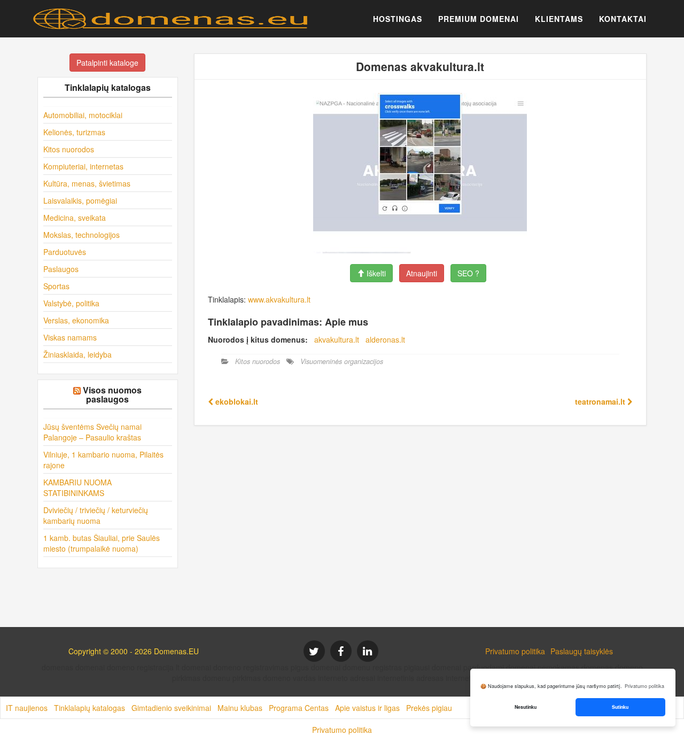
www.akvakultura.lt (279, 299)
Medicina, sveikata (74, 217)
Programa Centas (299, 707)
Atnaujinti (421, 273)
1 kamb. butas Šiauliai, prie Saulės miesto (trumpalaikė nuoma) (101, 543)
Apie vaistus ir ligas (367, 707)
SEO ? (468, 273)
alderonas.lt (385, 339)
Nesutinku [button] (526, 706)
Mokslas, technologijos (81, 234)
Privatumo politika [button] (644, 686)
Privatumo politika (515, 651)
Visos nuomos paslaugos (112, 395)
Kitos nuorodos (68, 149)
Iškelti (375, 273)
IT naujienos (27, 707)
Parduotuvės (64, 251)
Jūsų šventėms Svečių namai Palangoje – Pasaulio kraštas (92, 432)
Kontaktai (623, 18)
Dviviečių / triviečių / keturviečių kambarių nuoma (95, 515)
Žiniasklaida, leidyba (77, 354)
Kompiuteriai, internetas (83, 166)
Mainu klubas (239, 707)
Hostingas (397, 18)
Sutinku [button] (620, 706)
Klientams (559, 18)
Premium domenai (478, 18)
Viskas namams (70, 337)
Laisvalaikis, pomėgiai (80, 200)
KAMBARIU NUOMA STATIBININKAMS (77, 487)
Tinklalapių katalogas (89, 707)
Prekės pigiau (429, 707)
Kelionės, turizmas (74, 132)
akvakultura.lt (336, 339)
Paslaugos (61, 269)
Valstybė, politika (71, 303)
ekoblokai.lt (235, 401)
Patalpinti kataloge (107, 62)
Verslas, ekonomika (76, 320)
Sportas (56, 286)
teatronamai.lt (601, 401)
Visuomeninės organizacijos (341, 361)
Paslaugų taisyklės (581, 651)
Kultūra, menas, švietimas (86, 183)
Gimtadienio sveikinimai (171, 707)
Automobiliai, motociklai (82, 115)
